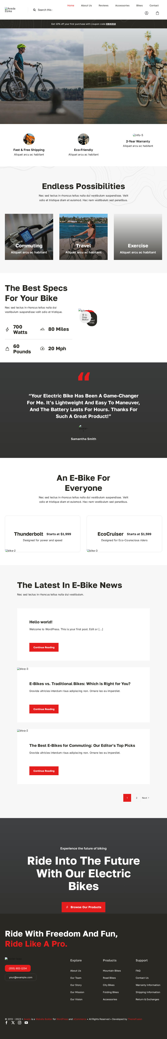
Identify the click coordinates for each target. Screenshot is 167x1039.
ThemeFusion (135, 1019)
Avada (27, 1019)
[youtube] (26, 1022)
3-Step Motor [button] (85, 317)
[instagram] (19, 1022)
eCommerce (79, 1019)
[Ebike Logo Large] (14, 8)
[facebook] (6, 1022)
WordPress (62, 1019)
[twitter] (13, 1022)
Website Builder (44, 1019)
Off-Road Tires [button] (92, 320)
